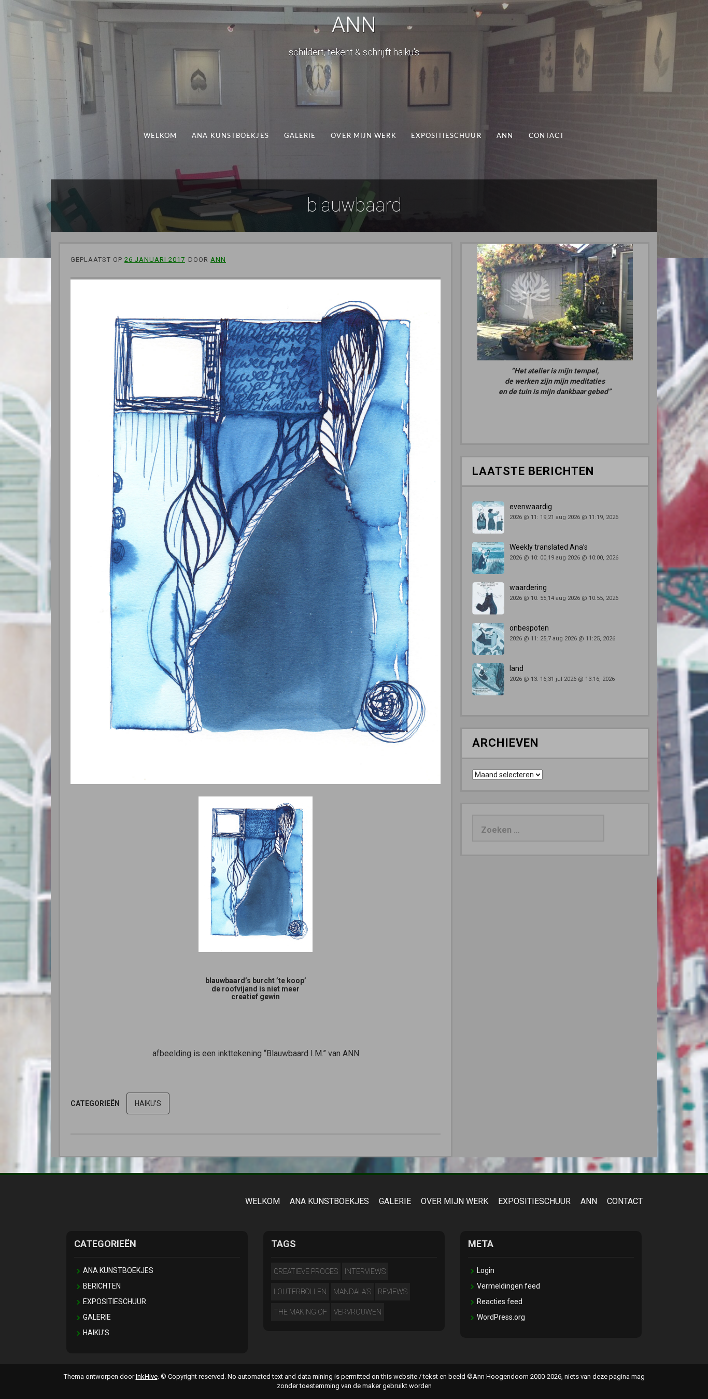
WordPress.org (501, 1317)
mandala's (352, 1292)
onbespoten (529, 628)
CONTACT (547, 136)
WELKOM (160, 136)
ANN (354, 24)
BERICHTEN (102, 1286)
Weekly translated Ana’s (548, 547)
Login (485, 1270)
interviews (365, 1271)
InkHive (147, 1376)
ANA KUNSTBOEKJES (230, 136)
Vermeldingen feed (508, 1286)
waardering (528, 587)
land (516, 668)
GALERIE (300, 136)
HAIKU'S (148, 1103)
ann (218, 259)
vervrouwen (357, 1312)
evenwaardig (530, 506)
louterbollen (300, 1292)
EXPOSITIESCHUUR (446, 136)
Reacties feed (499, 1301)
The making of (300, 1312)
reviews (392, 1292)
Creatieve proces (306, 1271)
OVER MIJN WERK (363, 136)
